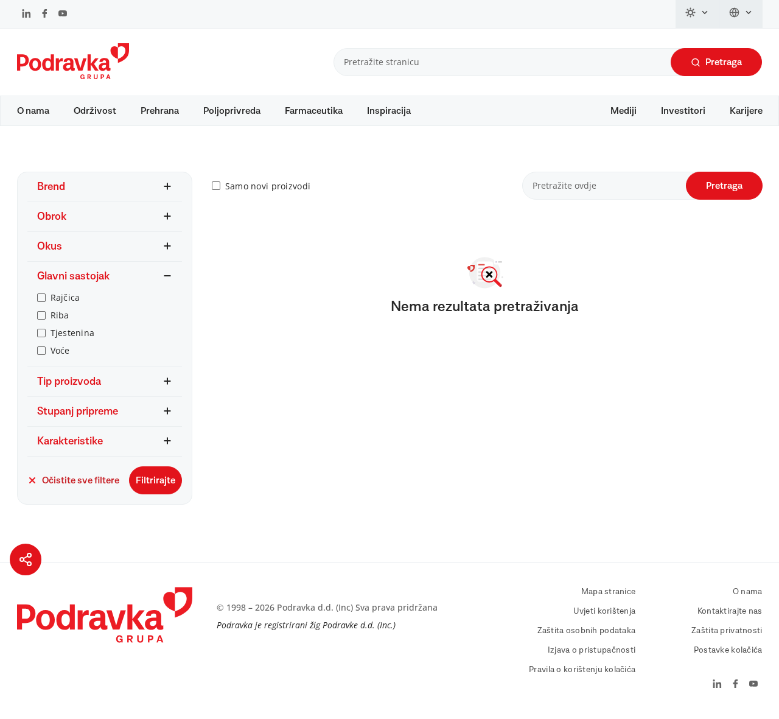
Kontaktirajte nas (730, 611)
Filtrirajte (155, 480)
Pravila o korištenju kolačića (582, 669)
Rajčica (65, 297)
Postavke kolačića (728, 650)
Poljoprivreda (231, 111)
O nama (33, 111)
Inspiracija (389, 111)
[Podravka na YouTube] (62, 14)
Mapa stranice (608, 591)
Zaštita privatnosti (726, 630)
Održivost (95, 111)
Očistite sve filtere (80, 480)
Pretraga (723, 62)
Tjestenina (73, 332)
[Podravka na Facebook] (44, 14)
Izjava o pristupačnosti (591, 650)
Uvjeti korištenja (604, 611)
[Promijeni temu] (697, 14)
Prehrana (160, 111)
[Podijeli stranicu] (25, 559)
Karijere (746, 111)
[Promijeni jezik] (741, 14)
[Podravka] (73, 76)
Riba (60, 315)
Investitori (683, 111)
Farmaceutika (314, 111)
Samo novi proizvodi (267, 186)
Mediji (623, 111)
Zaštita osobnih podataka (586, 630)
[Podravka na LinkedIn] (26, 14)
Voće (60, 350)
